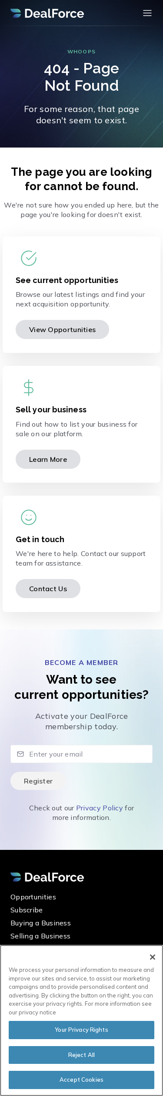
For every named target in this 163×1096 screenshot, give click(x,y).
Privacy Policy (99, 807)
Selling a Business (40, 935)
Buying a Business (40, 922)
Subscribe (26, 909)
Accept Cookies (81, 1079)
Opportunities (33, 896)
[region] (81, 1020)
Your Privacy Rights (81, 1029)
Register (38, 781)
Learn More (48, 459)
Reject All (81, 1054)
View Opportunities (62, 329)
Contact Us (48, 588)
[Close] (152, 957)
